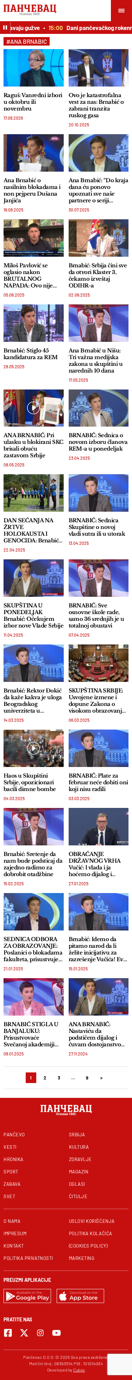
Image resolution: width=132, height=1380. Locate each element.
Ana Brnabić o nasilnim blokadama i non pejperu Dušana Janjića (32, 190)
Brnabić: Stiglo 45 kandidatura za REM (31, 354)
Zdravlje (80, 1159)
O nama (12, 1221)
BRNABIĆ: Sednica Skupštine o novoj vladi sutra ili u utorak (97, 527)
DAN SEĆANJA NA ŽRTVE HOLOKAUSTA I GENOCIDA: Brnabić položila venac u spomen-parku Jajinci (32, 530)
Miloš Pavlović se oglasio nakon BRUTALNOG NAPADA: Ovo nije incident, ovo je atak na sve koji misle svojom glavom (33, 275)
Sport (11, 1171)
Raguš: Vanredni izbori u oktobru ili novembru (33, 102)
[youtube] (56, 1332)
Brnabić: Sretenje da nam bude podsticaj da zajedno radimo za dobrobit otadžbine (33, 864)
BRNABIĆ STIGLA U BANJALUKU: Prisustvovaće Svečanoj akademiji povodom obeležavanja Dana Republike (31, 1034)
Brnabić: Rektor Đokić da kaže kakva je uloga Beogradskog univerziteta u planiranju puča (33, 700)
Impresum (15, 1233)
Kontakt (14, 1246)
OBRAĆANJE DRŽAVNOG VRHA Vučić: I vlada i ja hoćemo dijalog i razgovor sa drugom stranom (95, 864)
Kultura (79, 1147)
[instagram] (40, 1332)
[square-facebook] (8, 1332)
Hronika (14, 1159)
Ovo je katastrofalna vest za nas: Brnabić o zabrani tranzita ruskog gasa (96, 105)
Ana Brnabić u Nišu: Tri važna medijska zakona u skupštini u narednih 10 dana (96, 360)
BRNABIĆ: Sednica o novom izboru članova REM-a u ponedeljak (98, 442)
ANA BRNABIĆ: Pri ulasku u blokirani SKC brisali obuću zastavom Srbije (33, 445)
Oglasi (77, 1184)
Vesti (10, 1147)
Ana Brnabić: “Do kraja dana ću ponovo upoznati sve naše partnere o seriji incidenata (98, 190)
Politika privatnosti (28, 1258)
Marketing (82, 1258)
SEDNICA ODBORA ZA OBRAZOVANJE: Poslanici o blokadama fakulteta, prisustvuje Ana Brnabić (33, 949)
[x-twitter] (24, 1332)
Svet (9, 1196)
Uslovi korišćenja (92, 1221)
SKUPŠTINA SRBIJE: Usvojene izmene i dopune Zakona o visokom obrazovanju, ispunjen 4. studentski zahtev (98, 700)
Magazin (79, 1171)
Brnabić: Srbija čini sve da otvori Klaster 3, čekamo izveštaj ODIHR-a (98, 275)
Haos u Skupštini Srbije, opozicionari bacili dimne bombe (30, 782)
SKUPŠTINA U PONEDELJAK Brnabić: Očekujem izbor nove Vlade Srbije (33, 615)
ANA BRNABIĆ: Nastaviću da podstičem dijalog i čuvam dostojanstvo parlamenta (95, 1034)
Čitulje (78, 1196)
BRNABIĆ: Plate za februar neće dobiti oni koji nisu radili (98, 782)
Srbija (77, 1134)
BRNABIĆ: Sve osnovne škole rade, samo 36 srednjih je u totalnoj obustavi (96, 615)
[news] (34, 68)
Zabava (12, 1184)
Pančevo (14, 1134)
